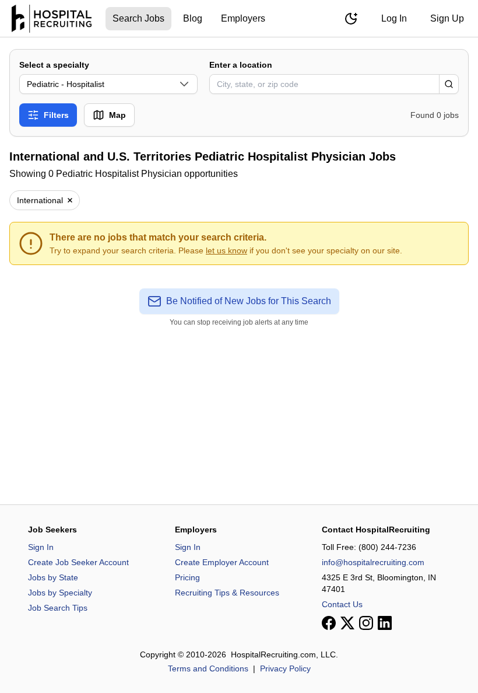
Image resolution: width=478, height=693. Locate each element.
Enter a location (240, 64)
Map (117, 115)
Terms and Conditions (208, 668)
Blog (192, 18)
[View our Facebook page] (329, 623)
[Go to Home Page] (52, 19)
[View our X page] (347, 623)
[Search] (449, 84)
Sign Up (447, 18)
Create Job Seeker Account (78, 562)
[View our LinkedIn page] (385, 623)
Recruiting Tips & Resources (227, 592)
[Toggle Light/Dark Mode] (351, 18)
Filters (56, 115)
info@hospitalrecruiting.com (373, 562)
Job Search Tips (57, 607)
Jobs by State (53, 577)
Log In (394, 18)
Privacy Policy (285, 668)
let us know (226, 250)
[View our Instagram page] (366, 623)
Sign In (41, 547)
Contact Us (342, 604)
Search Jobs (138, 18)
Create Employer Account (222, 562)
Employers (243, 18)
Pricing (187, 577)
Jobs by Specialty (60, 592)
